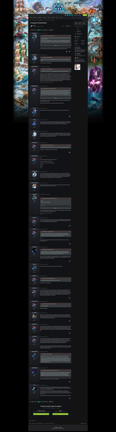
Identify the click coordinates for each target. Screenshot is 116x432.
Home (31, 17)
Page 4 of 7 (51, 401)
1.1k (34, 163)
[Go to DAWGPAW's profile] (35, 327)
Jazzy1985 (34, 312)
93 (34, 359)
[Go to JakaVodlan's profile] (35, 146)
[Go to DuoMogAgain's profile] (35, 89)
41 (34, 127)
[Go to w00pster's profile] (35, 250)
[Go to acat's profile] (35, 388)
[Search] (87, 17)
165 (34, 190)
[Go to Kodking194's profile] (35, 174)
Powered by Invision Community (58, 429)
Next (45, 401)
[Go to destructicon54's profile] (35, 186)
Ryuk (34, 131)
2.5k (34, 62)
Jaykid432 (34, 194)
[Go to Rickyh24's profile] (35, 58)
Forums (35, 17)
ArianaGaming (34, 155)
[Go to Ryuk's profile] (35, 134)
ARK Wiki (44, 17)
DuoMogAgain (34, 85)
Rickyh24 (34, 54)
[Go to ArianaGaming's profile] (35, 159)
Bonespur (34, 217)
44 (34, 225)
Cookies (60, 427)
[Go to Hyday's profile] (35, 123)
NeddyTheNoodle (79, 33)
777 (34, 236)
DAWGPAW (34, 324)
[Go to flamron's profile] (35, 232)
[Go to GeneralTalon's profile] (35, 304)
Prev (32, 401)
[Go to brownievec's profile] (35, 291)
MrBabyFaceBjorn (52, 198)
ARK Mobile (39, 17)
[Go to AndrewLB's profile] (35, 340)
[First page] (30, 30)
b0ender (34, 264)
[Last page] (47, 30)
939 (34, 375)
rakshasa (51, 35)
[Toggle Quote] (41, 35)
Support (53, 17)
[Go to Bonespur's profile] (35, 221)
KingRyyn (34, 275)
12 (34, 150)
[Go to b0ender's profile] (35, 267)
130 (34, 93)
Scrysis (34, 108)
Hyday (34, 119)
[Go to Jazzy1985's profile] (35, 316)
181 (34, 295)
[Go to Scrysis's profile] (35, 111)
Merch (61, 17)
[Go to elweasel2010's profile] (35, 355)
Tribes (57, 17)
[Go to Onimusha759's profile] (35, 70)
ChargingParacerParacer (53, 370)
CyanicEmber (34, 367)
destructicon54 (34, 182)
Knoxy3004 (51, 278)
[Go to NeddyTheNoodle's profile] (75, 34)
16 (34, 320)
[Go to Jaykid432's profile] (35, 197)
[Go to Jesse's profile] (31, 26)
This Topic (83, 17)
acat (34, 385)
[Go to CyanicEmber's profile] (35, 371)
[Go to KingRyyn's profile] (35, 279)
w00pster (34, 246)
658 (34, 344)
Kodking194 (34, 171)
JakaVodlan (34, 142)
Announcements (41, 26)
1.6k (34, 74)
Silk (50, 57)
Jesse (35, 25)
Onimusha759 (34, 66)
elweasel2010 (34, 351)
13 (34, 254)
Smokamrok (34, 33)
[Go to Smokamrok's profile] (35, 36)
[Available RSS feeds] (86, 423)
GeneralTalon (34, 301)
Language (56, 427)
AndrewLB (34, 336)
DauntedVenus (52, 303)
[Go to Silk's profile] (75, 29)
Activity (49, 17)
